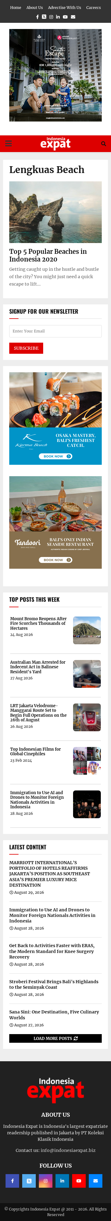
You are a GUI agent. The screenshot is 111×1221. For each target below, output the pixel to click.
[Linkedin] (62, 1181)
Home (15, 7)
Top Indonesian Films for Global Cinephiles (35, 752)
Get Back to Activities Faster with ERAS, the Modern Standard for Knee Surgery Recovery (52, 951)
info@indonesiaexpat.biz (68, 1150)
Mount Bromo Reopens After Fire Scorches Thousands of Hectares (38, 624)
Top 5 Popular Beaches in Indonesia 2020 (48, 255)
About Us (35, 7)
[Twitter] (29, 1181)
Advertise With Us (64, 7)
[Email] (95, 1181)
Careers (93, 7)
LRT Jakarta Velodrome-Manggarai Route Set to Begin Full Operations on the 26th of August (38, 713)
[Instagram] (45, 1181)
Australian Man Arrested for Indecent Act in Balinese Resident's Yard (37, 667)
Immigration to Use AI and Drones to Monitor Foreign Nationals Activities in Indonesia (37, 800)
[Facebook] (12, 1181)
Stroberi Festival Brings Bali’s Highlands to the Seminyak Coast (53, 984)
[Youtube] (79, 1181)
